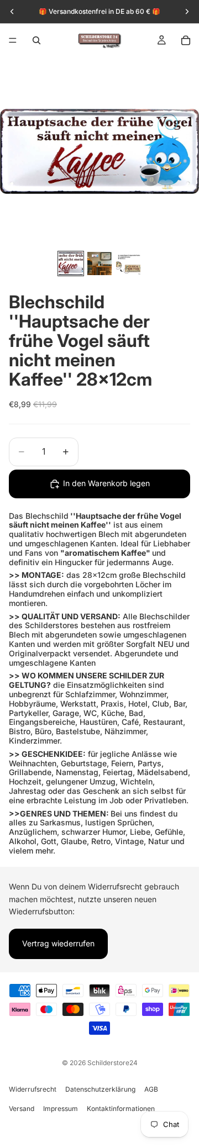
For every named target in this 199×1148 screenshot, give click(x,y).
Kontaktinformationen (121, 1108)
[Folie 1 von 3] (71, 263)
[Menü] (12, 40)
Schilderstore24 (112, 1063)
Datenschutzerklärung (100, 1089)
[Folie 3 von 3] (128, 263)
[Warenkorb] (186, 40)
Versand (21, 1108)
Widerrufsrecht (32, 1089)
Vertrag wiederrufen (58, 943)
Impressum (60, 1108)
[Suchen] (36, 40)
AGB (151, 1089)
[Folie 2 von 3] (99, 263)
